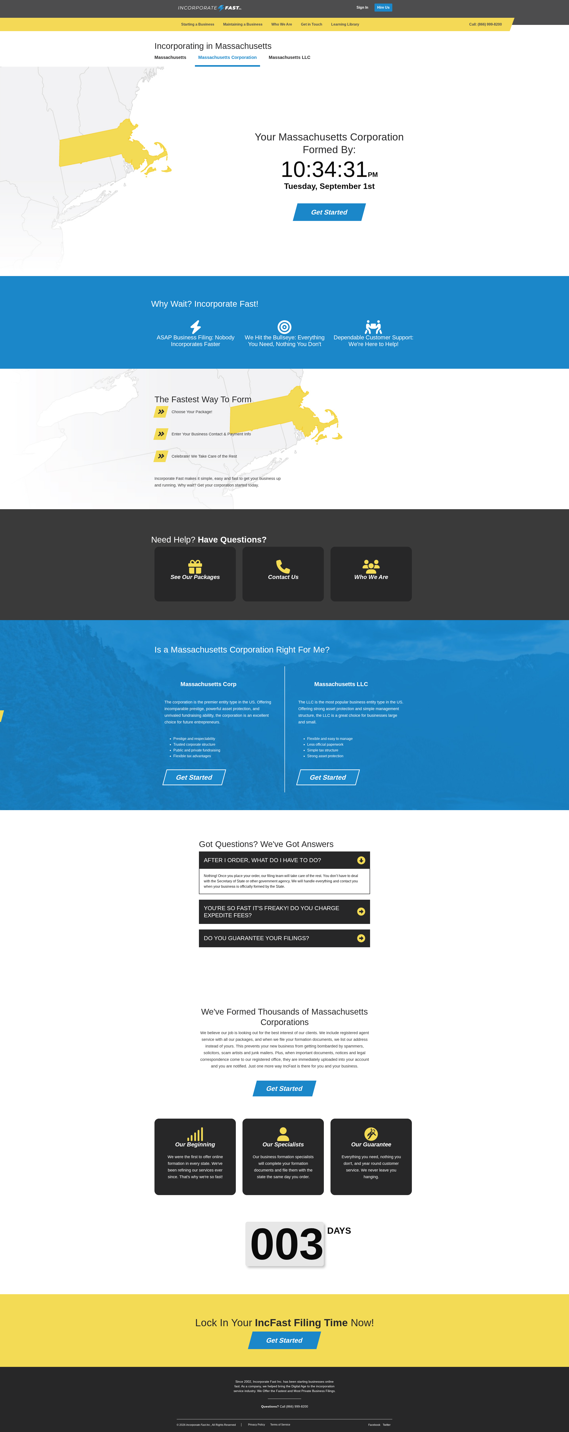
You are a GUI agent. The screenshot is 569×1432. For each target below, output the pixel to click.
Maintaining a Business (242, 24)
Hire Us (383, 7)
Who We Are (281, 24)
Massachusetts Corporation (227, 57)
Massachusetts (170, 57)
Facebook (374, 1424)
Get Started (330, 212)
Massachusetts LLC (289, 57)
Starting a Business (197, 24)
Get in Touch (311, 24)
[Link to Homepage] (210, 8)
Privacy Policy (256, 1424)
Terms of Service (280, 1424)
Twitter (387, 1424)
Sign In (362, 7)
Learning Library (345, 24)
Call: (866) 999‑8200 (485, 24)
